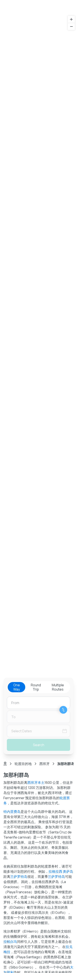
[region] (38, 354)
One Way (16, 687)
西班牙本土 (35, 782)
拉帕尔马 (10, 941)
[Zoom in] (71, 19)
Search (38, 745)
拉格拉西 (55, 871)
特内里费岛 (12, 811)
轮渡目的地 (23, 763)
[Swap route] (63, 710)
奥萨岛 (68, 871)
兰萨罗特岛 (18, 876)
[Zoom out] (71, 26)
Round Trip (36, 687)
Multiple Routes (58, 687)
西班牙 (44, 763)
